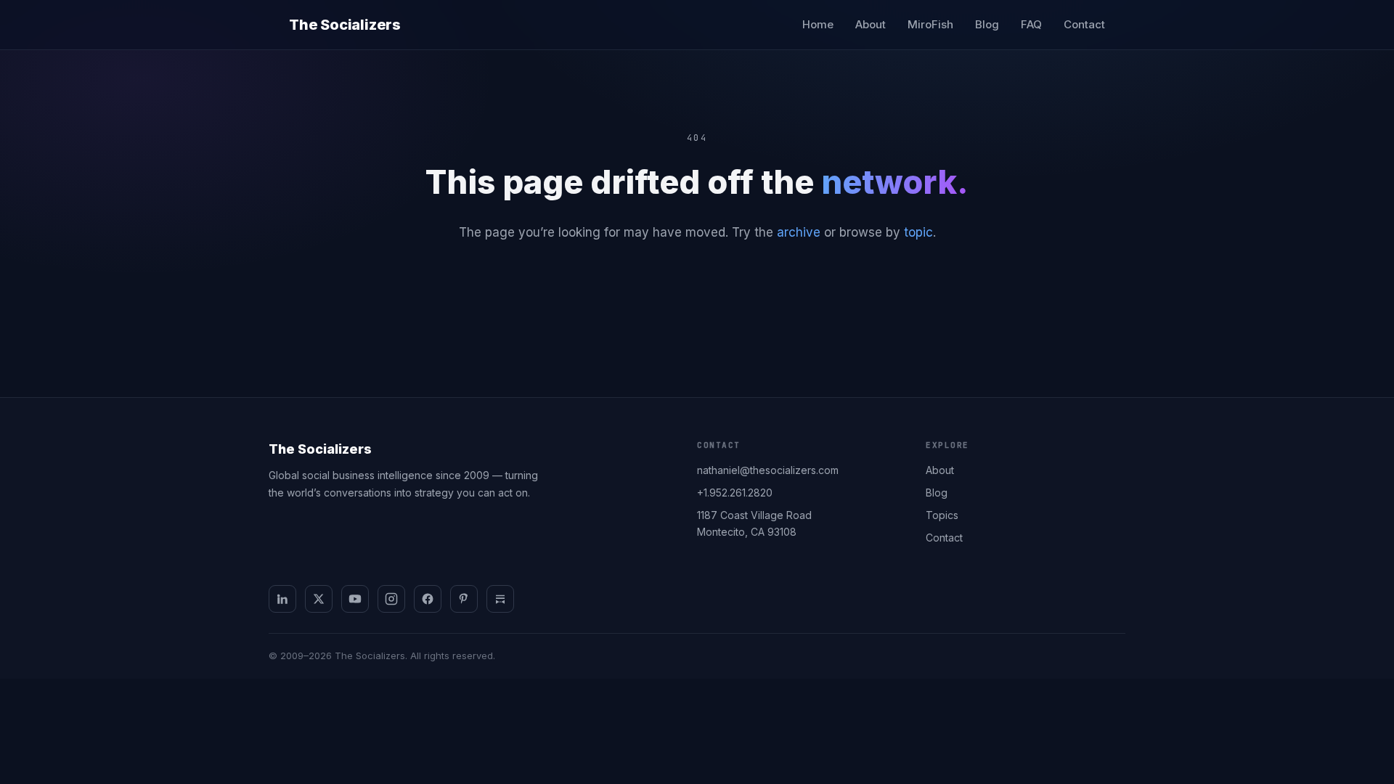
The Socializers (345, 24)
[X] (319, 599)
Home (817, 24)
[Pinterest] (464, 599)
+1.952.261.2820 (735, 492)
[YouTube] (355, 599)
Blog (987, 24)
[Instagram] (391, 599)
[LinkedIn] (282, 599)
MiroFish (930, 24)
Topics (942, 515)
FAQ (1031, 24)
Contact (1084, 24)
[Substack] (500, 599)
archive (798, 232)
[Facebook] (427, 599)
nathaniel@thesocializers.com (768, 470)
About (870, 24)
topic (918, 232)
